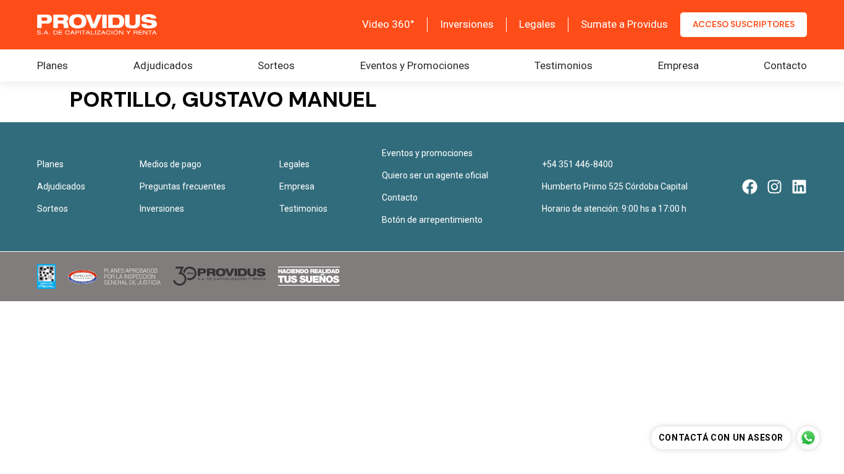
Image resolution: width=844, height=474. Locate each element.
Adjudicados (163, 65)
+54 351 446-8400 (577, 164)
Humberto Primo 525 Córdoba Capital (615, 186)
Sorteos (276, 65)
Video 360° (388, 24)
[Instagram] (774, 186)
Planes (52, 65)
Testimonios (563, 65)
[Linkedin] (799, 186)
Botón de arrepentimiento (432, 220)
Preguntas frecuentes (183, 186)
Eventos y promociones (427, 153)
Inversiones (467, 24)
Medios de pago (170, 164)
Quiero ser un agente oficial (435, 175)
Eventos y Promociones (415, 65)
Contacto (785, 65)
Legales (537, 24)
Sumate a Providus (624, 24)
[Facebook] (749, 186)
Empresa (678, 65)
